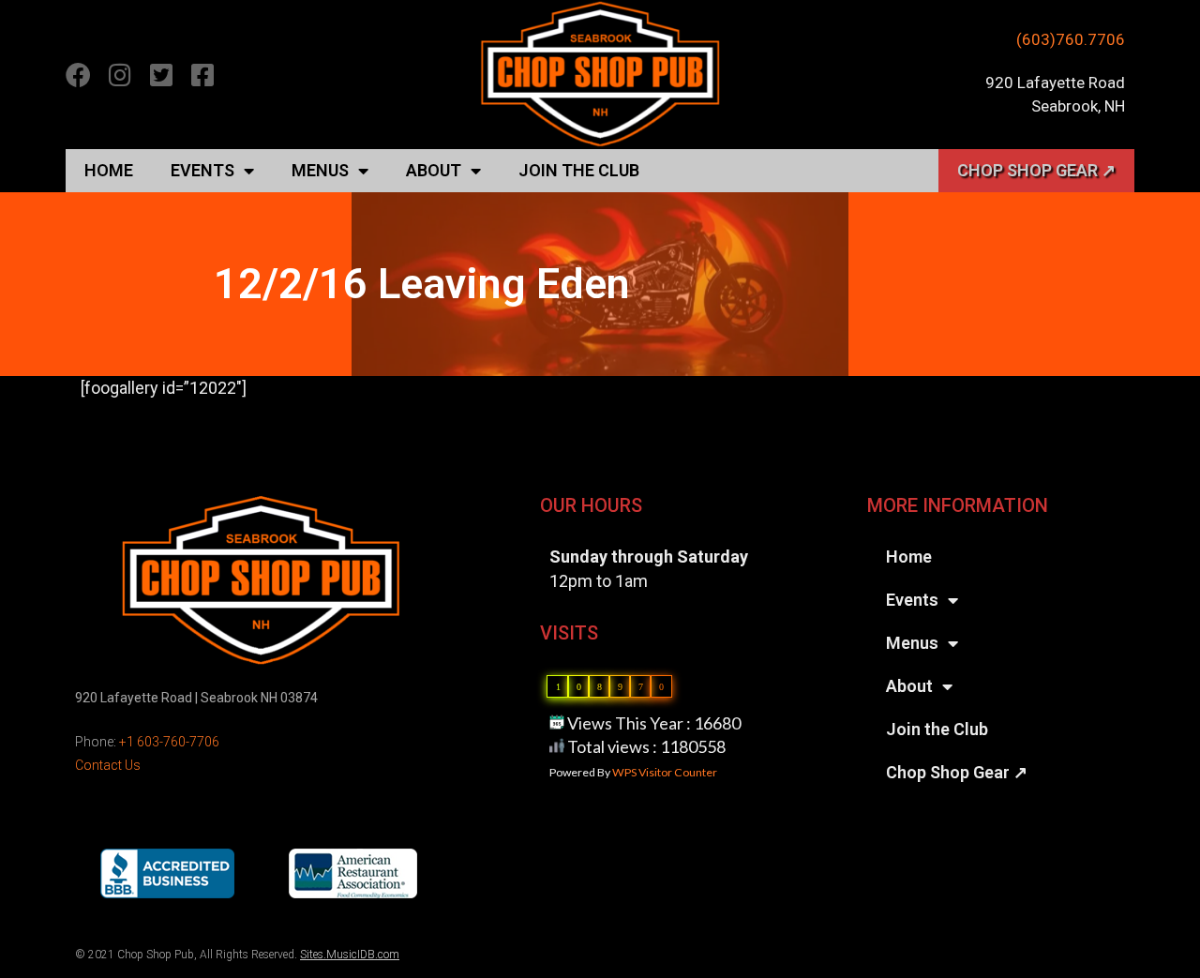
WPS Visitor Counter (664, 772)
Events (202, 170)
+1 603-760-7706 (169, 741)
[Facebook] (78, 74)
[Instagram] (119, 74)
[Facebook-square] (202, 74)
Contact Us (108, 765)
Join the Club (578, 170)
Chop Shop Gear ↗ (1036, 170)
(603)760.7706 (1070, 39)
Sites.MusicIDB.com (349, 954)
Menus (320, 170)
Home (108, 170)
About (433, 170)
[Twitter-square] (160, 74)
